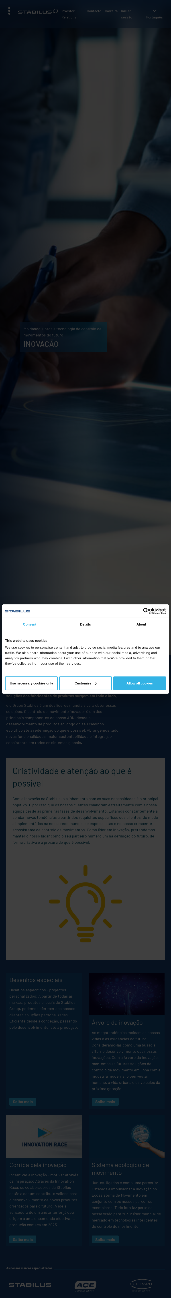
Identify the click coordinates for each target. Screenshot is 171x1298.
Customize (83, 683)
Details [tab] (85, 624)
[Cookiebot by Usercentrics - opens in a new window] (146, 611)
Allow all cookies (139, 683)
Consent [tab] (29, 624)
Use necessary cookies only (31, 683)
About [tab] (141, 624)
